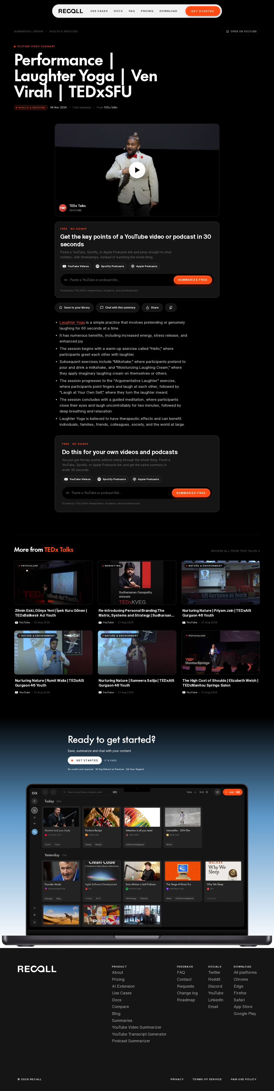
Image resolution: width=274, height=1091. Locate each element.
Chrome (241, 979)
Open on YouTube (244, 31)
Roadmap (186, 1000)
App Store (243, 1006)
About (117, 972)
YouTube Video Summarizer (137, 1027)
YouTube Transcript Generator (139, 1034)
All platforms (245, 972)
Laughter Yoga (72, 322)
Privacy (177, 1079)
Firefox (240, 993)
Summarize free (193, 279)
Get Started (202, 11)
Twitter (214, 972)
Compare (120, 1006)
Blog (116, 1013)
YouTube (215, 993)
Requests (185, 986)
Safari (239, 1000)
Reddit (214, 979)
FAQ (132, 11)
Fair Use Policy (244, 1079)
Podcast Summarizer (131, 1041)
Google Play (245, 1013)
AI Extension (123, 986)
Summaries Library (29, 31)
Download (169, 11)
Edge (238, 986)
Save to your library (77, 307)
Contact (184, 979)
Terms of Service (207, 1079)
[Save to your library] (86, 565)
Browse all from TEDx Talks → (235, 551)
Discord (215, 986)
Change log (187, 993)
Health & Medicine (63, 31)
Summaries (122, 1020)
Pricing (147, 11)
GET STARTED (87, 760)
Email (213, 1006)
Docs (118, 11)
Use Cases (99, 11)
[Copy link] (171, 307)
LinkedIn (215, 1000)
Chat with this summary (120, 307)
